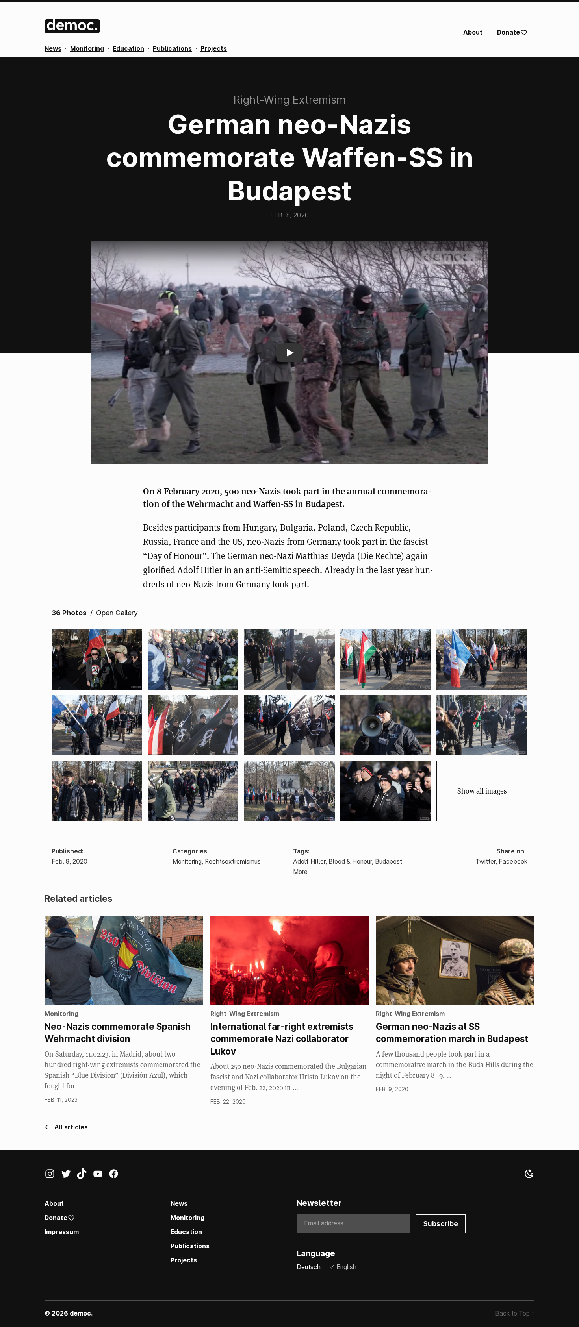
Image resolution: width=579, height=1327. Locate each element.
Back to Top (514, 1313)
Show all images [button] (482, 791)
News (53, 48)
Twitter (485, 861)
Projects (213, 48)
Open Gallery (117, 612)
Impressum (62, 1232)
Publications (172, 48)
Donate (508, 32)
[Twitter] (69, 1175)
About (472, 32)
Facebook (513, 861)
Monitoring (87, 48)
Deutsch (309, 1267)
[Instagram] (53, 1175)
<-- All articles (66, 1127)
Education (128, 48)
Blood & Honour (350, 861)
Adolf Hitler (309, 861)
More (300, 871)
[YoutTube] (101, 1175)
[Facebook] (116, 1175)
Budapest (388, 861)
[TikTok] (84, 1175)
